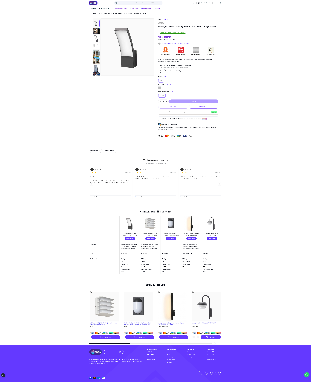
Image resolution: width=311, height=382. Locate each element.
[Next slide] (220, 343)
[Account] (215, 3)
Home (94, 13)
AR (193, 3)
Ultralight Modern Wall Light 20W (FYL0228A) (204, 323)
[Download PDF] (91, 292)
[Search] (116, 3)
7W (162, 81)
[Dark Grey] (159, 88)
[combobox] (138, 3)
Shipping (160, 39)
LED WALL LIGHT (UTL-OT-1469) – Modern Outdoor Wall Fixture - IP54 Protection (104, 323)
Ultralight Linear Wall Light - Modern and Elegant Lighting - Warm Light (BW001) (171, 323)
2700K (163, 96)
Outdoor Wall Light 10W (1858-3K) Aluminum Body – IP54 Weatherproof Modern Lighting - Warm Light (138, 323)
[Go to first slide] (219, 184)
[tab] (95, 151)
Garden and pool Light (104, 13)
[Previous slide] (91, 184)
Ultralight (165, 19)
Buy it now (173, 106)
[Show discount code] (3, 375)
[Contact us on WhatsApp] (306, 374)
